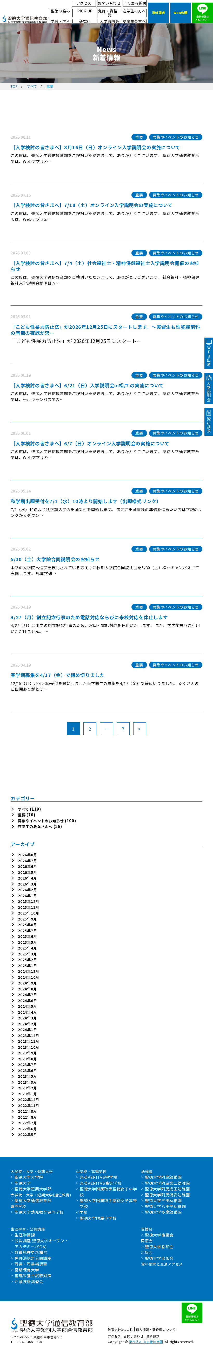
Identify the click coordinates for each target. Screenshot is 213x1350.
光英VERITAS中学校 (98, 1177)
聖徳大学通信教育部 (33, 1200)
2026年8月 (27, 854)
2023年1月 (27, 1093)
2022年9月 (27, 1111)
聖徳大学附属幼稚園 (163, 1177)
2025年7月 (27, 930)
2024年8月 (27, 988)
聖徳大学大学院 (29, 1177)
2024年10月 (28, 977)
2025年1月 (27, 965)
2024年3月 (27, 1017)
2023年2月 (27, 1087)
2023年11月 (28, 1041)
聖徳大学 (23, 1183)
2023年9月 (27, 1052)
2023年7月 (27, 1064)
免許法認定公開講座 (33, 1258)
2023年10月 (28, 1047)
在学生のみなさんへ (35, 826)
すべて (23, 809)
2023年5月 (27, 1076)
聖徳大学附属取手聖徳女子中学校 (108, 1191)
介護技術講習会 (29, 1281)
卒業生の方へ (134, 21)
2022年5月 (27, 1134)
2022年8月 (27, 1117)
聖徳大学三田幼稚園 (163, 1200)
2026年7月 (27, 860)
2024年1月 (27, 1029)
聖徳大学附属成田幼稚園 (167, 1188)
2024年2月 (27, 1023)
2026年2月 (27, 889)
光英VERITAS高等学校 (101, 1183)
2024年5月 (27, 1006)
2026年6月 (27, 866)
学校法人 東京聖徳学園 (146, 1341)
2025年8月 (27, 924)
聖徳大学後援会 (159, 1235)
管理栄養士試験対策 (33, 1275)
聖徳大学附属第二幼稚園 (167, 1183)
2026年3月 (27, 884)
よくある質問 (134, 3)
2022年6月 (27, 1128)
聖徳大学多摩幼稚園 (163, 1212)
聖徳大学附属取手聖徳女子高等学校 (108, 1203)
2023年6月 (27, 1070)
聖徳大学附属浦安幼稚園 (167, 1194)
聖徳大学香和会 (159, 1246)
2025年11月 (28, 907)
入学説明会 (109, 21)
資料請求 (153, 1336)
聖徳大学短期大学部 (33, 1188)
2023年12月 (28, 1035)
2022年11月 (28, 1105)
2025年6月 (27, 936)
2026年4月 (27, 878)
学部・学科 (60, 21)
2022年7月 (27, 1122)
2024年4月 (27, 1012)
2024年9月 (27, 982)
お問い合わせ (109, 3)
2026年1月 (27, 895)
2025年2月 (27, 959)
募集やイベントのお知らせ (41, 820)
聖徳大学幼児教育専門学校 (39, 1212)
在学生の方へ (134, 11)
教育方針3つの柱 (120, 1329)
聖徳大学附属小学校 (98, 1218)
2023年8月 (27, 1058)
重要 (22, 814)
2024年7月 (27, 994)
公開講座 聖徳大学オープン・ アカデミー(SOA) (42, 1243)
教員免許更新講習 (31, 1252)
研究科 (85, 21)
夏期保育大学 (27, 1270)
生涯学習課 (25, 1235)
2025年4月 (27, 948)
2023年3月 (27, 1082)
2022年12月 (28, 1099)
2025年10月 (28, 913)
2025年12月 (28, 901)
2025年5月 (27, 942)
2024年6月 (27, 1000)
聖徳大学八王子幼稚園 (165, 1206)
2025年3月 (27, 953)
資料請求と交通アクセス (162, 1264)
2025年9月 (27, 919)
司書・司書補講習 (31, 1264)
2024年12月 (28, 971)
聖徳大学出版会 (159, 1258)
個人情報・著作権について (156, 1329)
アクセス (83, 3)
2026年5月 (27, 872)
